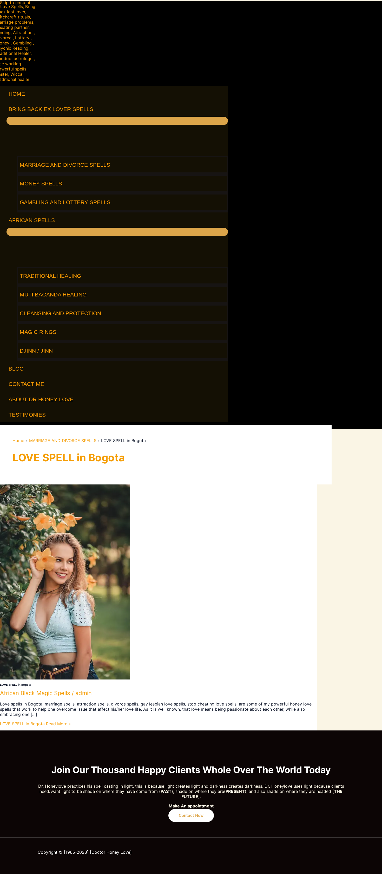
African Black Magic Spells (35, 693)
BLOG (16, 369)
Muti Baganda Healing (53, 294)
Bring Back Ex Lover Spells (51, 109)
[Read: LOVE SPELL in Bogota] (65, 678)
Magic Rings (38, 332)
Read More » (35, 723)
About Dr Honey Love (41, 399)
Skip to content (15, 2)
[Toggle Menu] (117, 121)
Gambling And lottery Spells (65, 202)
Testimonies (27, 415)
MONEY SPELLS (41, 183)
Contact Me (26, 384)
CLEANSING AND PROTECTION (60, 313)
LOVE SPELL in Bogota (15, 685)
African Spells (32, 220)
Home (17, 94)
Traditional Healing (50, 276)
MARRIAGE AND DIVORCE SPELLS (65, 165)
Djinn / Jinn (36, 351)
